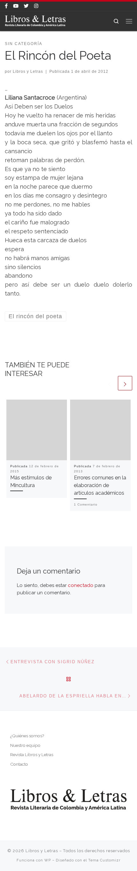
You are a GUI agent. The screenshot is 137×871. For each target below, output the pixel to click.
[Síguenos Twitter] (26, 6)
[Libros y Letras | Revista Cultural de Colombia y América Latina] (35, 20)
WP (47, 860)
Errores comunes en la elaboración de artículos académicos (100, 485)
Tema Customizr (104, 860)
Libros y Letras (28, 71)
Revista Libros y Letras (31, 754)
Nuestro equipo (25, 745)
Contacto (19, 764)
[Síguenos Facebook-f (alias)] (6, 6)
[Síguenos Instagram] (36, 6)
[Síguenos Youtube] (15, 6)
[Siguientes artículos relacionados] (125, 383)
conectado (80, 585)
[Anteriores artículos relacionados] (109, 383)
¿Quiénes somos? (27, 735)
